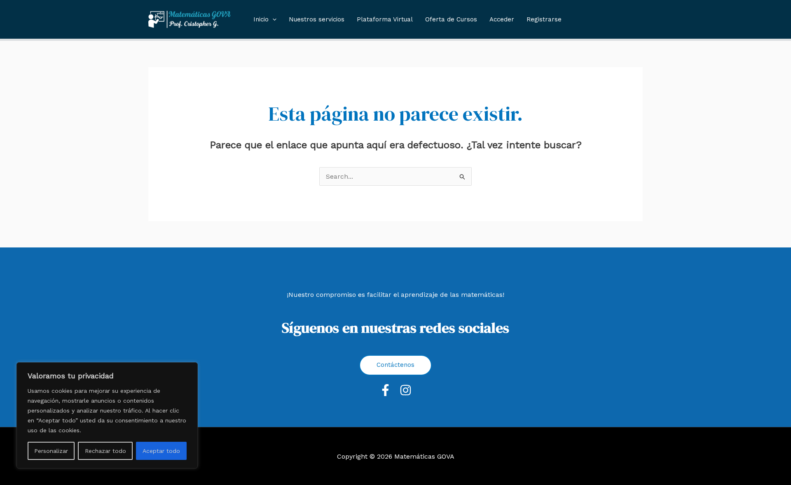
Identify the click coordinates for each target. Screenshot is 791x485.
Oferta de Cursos (451, 19)
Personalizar (51, 451)
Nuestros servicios (316, 19)
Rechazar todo (105, 451)
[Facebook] (385, 390)
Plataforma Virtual (385, 19)
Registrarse (544, 19)
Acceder (501, 19)
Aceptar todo (161, 451)
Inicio (261, 19)
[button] (272, 19)
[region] (107, 415)
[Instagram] (406, 390)
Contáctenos (395, 364)
